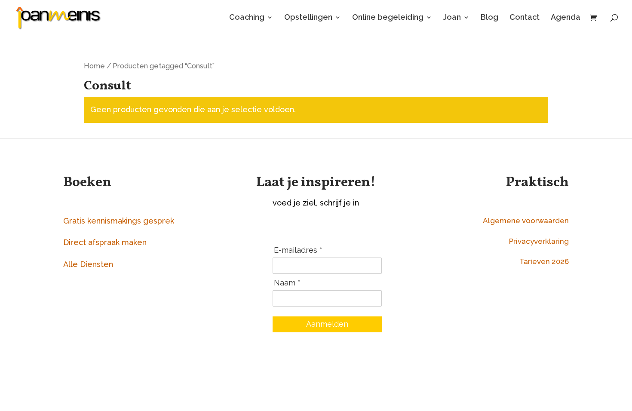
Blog (489, 17)
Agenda (565, 17)
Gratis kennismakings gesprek (118, 220)
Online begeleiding (387, 17)
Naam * (287, 282)
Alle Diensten (88, 264)
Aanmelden (327, 323)
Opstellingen (308, 17)
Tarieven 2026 (544, 261)
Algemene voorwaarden (526, 220)
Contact (524, 17)
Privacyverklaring (539, 241)
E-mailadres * (298, 250)
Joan (452, 17)
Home (94, 65)
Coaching (246, 17)
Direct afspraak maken (105, 242)
